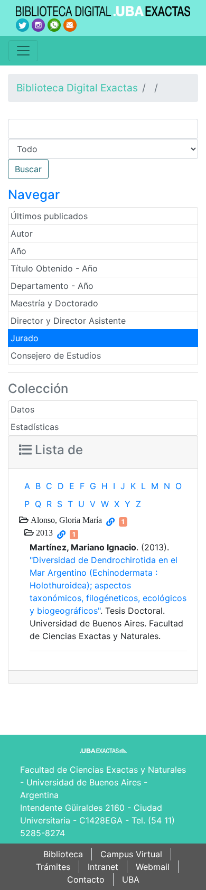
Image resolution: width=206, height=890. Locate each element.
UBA (130, 879)
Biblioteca (63, 854)
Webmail (153, 866)
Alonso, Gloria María (65, 520)
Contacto (86, 879)
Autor (22, 233)
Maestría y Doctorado (54, 303)
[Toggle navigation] (23, 50)
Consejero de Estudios (56, 355)
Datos (22, 409)
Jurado (25, 338)
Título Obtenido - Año (54, 268)
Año (18, 251)
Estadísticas (35, 426)
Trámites (53, 866)
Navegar (34, 194)
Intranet (103, 866)
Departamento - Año (52, 285)
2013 (43, 532)
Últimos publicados (49, 216)
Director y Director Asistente (68, 320)
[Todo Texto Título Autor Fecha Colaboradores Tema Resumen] (103, 149)
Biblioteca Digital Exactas (77, 87)
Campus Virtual (131, 854)
